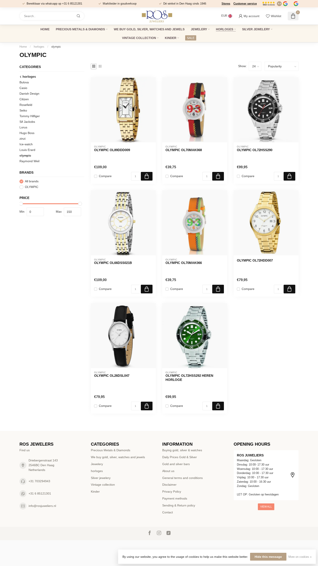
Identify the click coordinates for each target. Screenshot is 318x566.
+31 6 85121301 (40, 493)
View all (266, 506)
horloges (224, 29)
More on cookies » (300, 556)
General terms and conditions (182, 478)
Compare (105, 176)
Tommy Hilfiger (29, 116)
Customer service (245, 3)
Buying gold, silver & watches (182, 450)
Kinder (170, 38)
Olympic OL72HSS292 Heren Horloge (189, 377)
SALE (190, 38)
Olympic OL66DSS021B (113, 263)
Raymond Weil (29, 161)
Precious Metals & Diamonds (80, 29)
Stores (226, 3)
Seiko (23, 110)
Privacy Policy (171, 491)
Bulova (24, 82)
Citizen (24, 99)
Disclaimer (169, 484)
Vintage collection (139, 38)
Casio (23, 88)
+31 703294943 (39, 481)
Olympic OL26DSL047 (111, 375)
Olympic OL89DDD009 (112, 150)
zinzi (22, 138)
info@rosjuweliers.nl (42, 506)
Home (45, 29)
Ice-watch (26, 144)
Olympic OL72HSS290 (254, 150)
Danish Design (29, 93)
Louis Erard (27, 150)
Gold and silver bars (176, 464)
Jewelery (199, 29)
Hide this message (268, 556)
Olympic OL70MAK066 (183, 263)
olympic (56, 46)
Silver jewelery (256, 29)
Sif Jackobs (27, 121)
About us (168, 471)
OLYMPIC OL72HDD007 (255, 260)
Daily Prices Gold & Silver (179, 457)
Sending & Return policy (178, 505)
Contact (167, 512)
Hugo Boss (26, 133)
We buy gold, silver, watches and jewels (149, 29)
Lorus (23, 127)
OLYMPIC (31, 187)
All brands (32, 181)
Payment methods (174, 498)
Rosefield (25, 105)
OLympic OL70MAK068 (183, 150)
